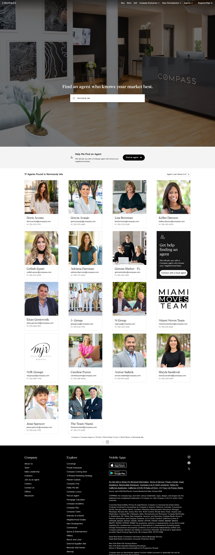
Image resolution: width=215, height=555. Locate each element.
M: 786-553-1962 (122, 275)
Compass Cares (74, 511)
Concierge (71, 463)
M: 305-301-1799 (34, 224)
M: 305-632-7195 (78, 327)
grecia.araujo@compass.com (83, 221)
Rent (129, 3)
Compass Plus (73, 507)
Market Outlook (74, 479)
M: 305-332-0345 (122, 224)
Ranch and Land (74, 539)
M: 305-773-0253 (78, 275)
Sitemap (70, 551)
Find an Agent (73, 495)
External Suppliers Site (76, 543)
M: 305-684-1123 (34, 326)
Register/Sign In (205, 3)
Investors (28, 475)
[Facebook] (189, 462)
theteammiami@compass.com (84, 427)
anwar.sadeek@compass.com (128, 375)
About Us (29, 463)
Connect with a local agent (173, 273)
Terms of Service (157, 482)
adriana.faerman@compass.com (85, 272)
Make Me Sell (72, 487)
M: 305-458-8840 (78, 378)
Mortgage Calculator (76, 499)
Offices (28, 491)
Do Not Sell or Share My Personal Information (129, 482)
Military (70, 535)
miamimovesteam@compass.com (173, 324)
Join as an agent (32, 479)
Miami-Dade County (110, 437)
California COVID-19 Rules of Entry (143, 488)
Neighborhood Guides (76, 519)
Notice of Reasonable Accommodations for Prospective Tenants (133, 548)
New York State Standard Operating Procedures (127, 546)
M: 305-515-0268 (166, 327)
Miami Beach (125, 437)
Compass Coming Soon (77, 471)
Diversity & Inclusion (75, 515)
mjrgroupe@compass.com (38, 375)
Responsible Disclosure (129, 485)
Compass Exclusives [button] (148, 3)
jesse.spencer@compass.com (39, 427)
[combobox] (107, 98)
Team (27, 467)
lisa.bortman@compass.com (127, 221)
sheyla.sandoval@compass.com (172, 375)
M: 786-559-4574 (166, 224)
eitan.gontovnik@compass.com (40, 323)
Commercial (72, 527)
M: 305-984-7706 (34, 378)
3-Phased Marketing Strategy (79, 475)
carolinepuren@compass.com (83, 375)
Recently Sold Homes (76, 547)
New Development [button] (170, 3)
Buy (123, 3)
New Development (75, 523)
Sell (135, 3)
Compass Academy (75, 503)
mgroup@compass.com (125, 324)
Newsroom (29, 495)
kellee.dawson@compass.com (172, 221)
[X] (189, 468)
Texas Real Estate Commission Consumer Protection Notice (132, 539)
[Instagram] (189, 456)
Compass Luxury (74, 491)
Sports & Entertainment (77, 531)
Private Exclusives (74, 467)
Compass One (73, 483)
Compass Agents (87, 437)
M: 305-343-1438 (122, 327)
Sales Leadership (32, 471)
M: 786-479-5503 (34, 275)
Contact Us (29, 487)
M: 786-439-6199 (166, 378)
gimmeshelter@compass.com (127, 272)
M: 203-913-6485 (78, 224)
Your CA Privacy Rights (173, 488)
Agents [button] (187, 3)
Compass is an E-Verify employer (154, 485)
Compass (75, 437)
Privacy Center (171, 482)
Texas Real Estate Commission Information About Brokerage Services (135, 537)
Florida (98, 437)
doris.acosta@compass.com (39, 221)
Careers (28, 483)
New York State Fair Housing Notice (123, 543)
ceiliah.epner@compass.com (39, 272)
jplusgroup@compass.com (82, 324)
